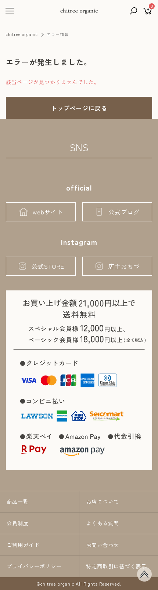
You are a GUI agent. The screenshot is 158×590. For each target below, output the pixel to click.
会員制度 (18, 523)
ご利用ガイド (23, 545)
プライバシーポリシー (34, 566)
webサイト (48, 211)
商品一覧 (18, 501)
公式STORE (48, 266)
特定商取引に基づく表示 (116, 566)
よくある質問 (102, 523)
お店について (102, 501)
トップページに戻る (79, 108)
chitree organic (22, 34)
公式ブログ (124, 211)
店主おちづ (124, 266)
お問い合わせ (102, 545)
